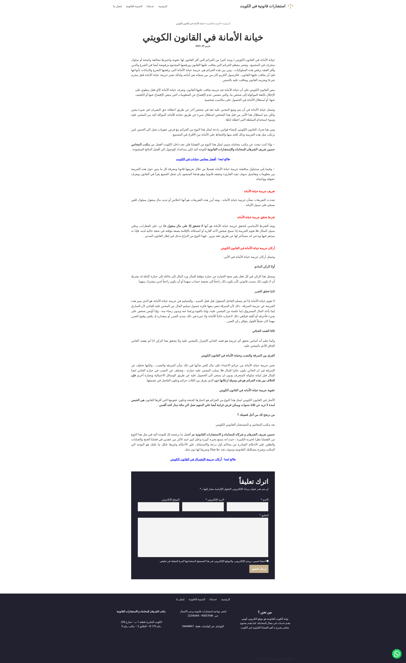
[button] (397, 654)
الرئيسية (162, 6)
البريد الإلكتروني (215, 499)
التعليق (264, 515)
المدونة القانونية (134, 6)
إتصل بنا (117, 6)
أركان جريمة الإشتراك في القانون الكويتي (196, 459)
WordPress (263, 658)
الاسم (264, 499)
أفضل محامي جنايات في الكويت (196, 159)
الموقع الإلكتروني (171, 499)
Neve (290, 658)
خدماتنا (150, 6)
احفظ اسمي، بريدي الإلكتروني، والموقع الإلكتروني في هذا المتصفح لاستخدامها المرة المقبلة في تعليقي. (212, 561)
